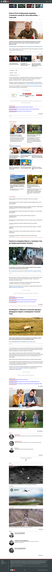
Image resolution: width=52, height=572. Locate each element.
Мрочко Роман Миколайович (27, 293)
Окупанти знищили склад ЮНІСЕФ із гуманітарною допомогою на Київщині (23, 198)
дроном (30, 277)
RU (48, 1)
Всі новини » (40, 113)
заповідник (27, 375)
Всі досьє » (41, 555)
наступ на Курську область (26, 102)
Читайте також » (12, 296)
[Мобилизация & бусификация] (21, 7)
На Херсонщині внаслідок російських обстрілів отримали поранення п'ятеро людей (23, 299)
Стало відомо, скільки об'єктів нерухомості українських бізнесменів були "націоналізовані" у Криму (25, 383)
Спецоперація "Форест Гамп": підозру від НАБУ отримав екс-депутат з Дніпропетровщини (22, 216)
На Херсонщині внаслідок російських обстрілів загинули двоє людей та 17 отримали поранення (25, 227)
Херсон (21, 293)
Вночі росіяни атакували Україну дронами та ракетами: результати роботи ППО (22, 301)
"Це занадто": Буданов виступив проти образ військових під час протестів (23, 223)
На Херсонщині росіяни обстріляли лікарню (16, 297)
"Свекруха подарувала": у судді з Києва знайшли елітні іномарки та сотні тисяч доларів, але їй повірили (25, 212)
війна (14, 293)
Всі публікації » (40, 431)
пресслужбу (30, 341)
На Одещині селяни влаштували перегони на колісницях (18, 379)
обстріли (17, 293)
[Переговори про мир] (30, 7)
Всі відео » (41, 529)
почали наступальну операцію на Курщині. (34, 83)
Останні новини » (12, 196)
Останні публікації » (13, 121)
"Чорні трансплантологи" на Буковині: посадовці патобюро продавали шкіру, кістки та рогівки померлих (25, 203)
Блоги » (10, 433)
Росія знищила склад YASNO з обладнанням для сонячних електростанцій (23, 235)
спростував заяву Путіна (35, 86)
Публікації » (11, 388)
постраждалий (35, 293)
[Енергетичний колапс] (13, 7)
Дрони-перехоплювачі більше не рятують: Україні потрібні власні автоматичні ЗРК (28, 435)
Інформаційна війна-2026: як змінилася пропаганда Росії (24, 449)
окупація (19, 375)
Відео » (10, 463)
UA (46, 1)
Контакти (2, 561)
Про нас (2, 560)
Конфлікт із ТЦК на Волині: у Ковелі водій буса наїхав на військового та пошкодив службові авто (25, 232)
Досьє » (10, 531)
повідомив (14, 46)
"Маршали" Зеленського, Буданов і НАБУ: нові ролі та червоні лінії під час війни (28, 442)
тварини (23, 375)
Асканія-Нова (32, 375)
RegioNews (40, 46)
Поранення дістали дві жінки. (18, 287)
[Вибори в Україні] (39, 7)
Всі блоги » (41, 455)
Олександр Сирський (30, 46)
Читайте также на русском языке (30, 19)
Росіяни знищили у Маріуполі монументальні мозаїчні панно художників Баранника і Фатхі (24, 381)
